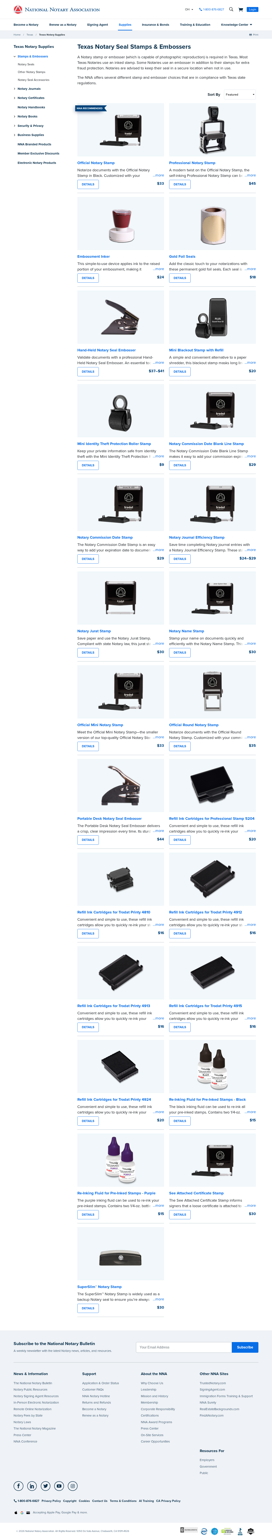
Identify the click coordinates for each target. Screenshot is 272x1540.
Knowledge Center (234, 25)
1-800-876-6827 (213, 9)
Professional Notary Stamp (192, 162)
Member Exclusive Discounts (38, 153)
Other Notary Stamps (31, 72)
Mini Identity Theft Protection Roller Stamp (114, 443)
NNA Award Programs (156, 1422)
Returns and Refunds (96, 1402)
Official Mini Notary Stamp (100, 725)
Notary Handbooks (31, 107)
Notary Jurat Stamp (94, 631)
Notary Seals (26, 64)
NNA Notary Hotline (96, 1396)
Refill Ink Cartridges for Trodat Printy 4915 (205, 1005)
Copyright (69, 1501)
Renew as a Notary (62, 25)
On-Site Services (152, 1435)
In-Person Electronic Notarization (36, 1402)
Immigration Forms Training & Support (226, 1396)
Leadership (148, 1389)
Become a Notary (26, 25)
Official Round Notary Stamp (194, 725)
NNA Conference (25, 1441)
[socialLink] (20, 1486)
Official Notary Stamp (96, 162)
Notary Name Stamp (186, 631)
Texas (30, 34)
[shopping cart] (239, 9)
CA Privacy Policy (168, 1501)
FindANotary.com (212, 1415)
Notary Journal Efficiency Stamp (197, 537)
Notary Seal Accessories (33, 80)
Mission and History (154, 1396)
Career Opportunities (155, 1441)
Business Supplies (31, 135)
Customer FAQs (93, 1389)
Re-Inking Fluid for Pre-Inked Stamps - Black (207, 1099)
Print (255, 34)
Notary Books (27, 116)
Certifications (150, 1415)
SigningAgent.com (212, 1389)
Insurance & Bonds (155, 25)
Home (17, 34)
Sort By (214, 94)
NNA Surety (208, 1402)
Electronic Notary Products (37, 163)
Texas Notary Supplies (52, 34)
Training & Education (195, 25)
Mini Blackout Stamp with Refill (196, 350)
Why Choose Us (152, 1383)
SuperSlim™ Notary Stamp (99, 1286)
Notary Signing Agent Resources (36, 1396)
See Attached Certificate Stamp (196, 1193)
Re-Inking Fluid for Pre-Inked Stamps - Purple (116, 1193)
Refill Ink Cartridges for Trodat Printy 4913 (113, 1005)
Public (204, 1473)
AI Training (146, 1501)
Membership (149, 1402)
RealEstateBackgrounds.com (219, 1409)
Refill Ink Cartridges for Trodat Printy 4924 (114, 1099)
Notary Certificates (31, 98)
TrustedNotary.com (213, 1383)
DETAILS (88, 184)
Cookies (84, 1501)
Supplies (125, 25)
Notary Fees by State (28, 1415)
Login (252, 9)
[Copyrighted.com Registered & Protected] (189, 1529)
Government (208, 1466)
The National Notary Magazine (35, 1428)
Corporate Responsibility (158, 1409)
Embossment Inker (93, 256)
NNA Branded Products (34, 144)
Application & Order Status (100, 1383)
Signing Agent (97, 25)
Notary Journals (29, 89)
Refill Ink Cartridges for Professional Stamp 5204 (212, 818)
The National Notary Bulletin (33, 1383)
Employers (207, 1460)
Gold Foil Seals (182, 256)
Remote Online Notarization (32, 1409)
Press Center (22, 1435)
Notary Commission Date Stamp (105, 537)
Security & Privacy (31, 126)
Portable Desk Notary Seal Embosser (109, 818)
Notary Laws (22, 1422)
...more (158, 175)
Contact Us (100, 1501)
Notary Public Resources (30, 1389)
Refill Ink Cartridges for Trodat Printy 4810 (113, 912)
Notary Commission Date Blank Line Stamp (206, 443)
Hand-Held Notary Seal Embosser (106, 350)
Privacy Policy (51, 1501)
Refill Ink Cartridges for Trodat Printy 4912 (205, 912)
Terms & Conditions (123, 1501)
